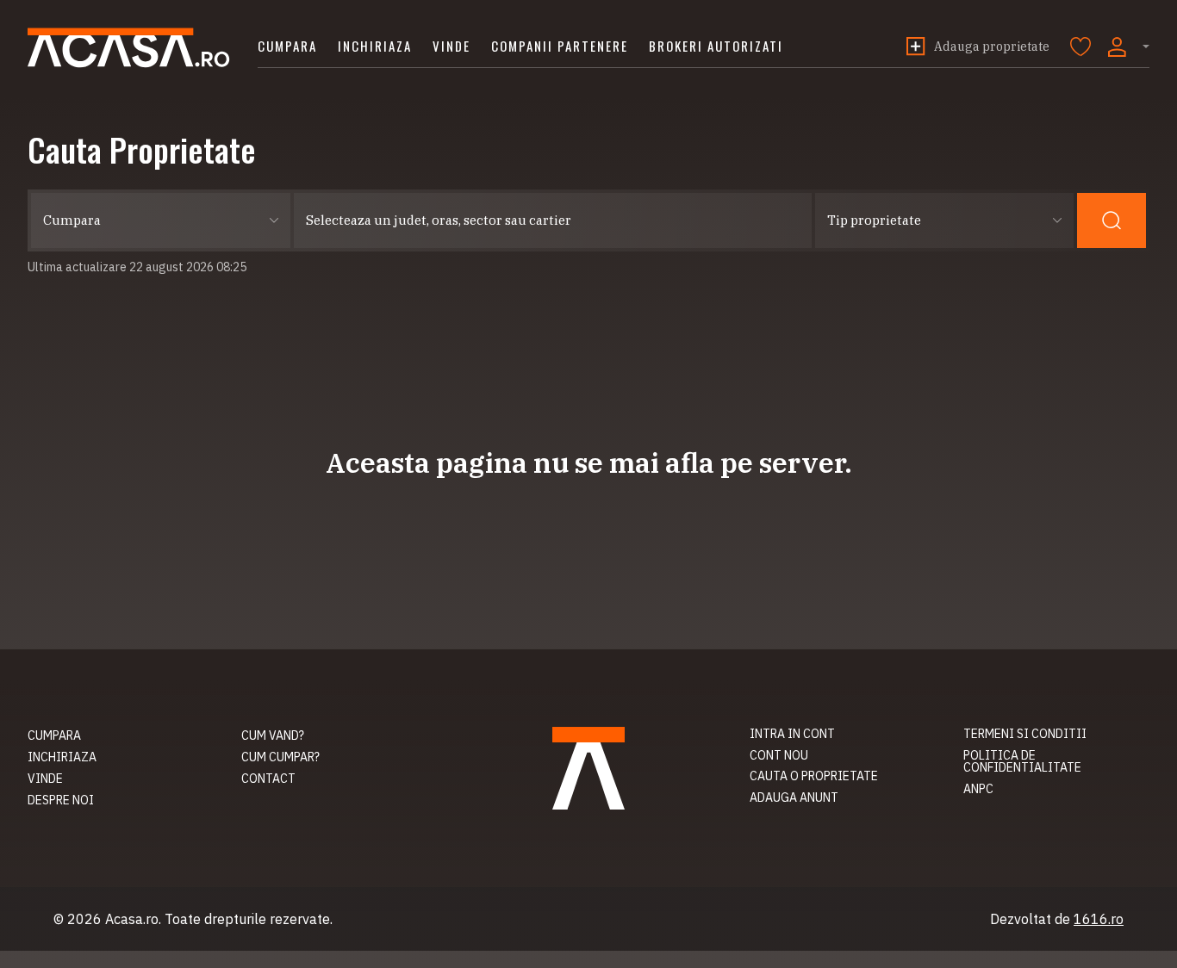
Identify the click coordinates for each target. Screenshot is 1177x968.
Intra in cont (792, 734)
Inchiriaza (375, 45)
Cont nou (779, 755)
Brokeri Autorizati (716, 45)
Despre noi (61, 800)
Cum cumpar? (280, 757)
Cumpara (287, 45)
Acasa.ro (129, 48)
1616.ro (1099, 919)
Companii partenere (559, 45)
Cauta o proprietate (814, 776)
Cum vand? (272, 735)
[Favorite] (1080, 46)
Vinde (451, 45)
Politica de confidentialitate (1022, 762)
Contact (268, 778)
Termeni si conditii (1025, 734)
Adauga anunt (794, 797)
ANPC (978, 789)
